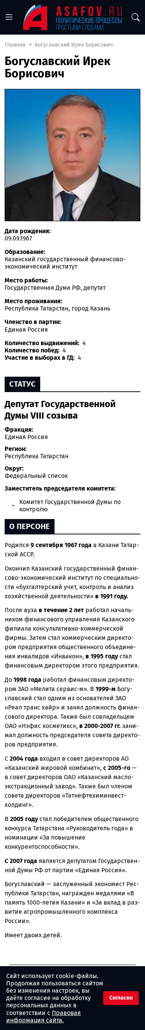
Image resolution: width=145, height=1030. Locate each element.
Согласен (121, 998)
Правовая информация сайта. (43, 1016)
